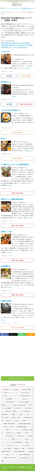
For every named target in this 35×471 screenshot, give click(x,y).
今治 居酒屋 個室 (23, 457)
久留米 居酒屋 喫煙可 (19, 451)
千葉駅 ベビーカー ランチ (11, 392)
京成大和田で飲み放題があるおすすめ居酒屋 (15, 43)
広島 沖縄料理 (7, 408)
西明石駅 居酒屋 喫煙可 (25, 423)
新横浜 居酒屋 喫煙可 (9, 423)
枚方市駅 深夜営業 (24, 402)
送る (22, 334)
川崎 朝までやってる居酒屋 (13, 433)
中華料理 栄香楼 (6, 301)
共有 (31, 334)
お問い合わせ (12, 467)
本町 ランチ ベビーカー (10, 396)
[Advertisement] (17, 356)
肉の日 (30, 405)
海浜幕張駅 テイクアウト (13, 399)
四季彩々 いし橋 (6, 231)
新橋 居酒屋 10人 (10, 402)
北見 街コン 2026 (8, 426)
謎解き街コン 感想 (19, 448)
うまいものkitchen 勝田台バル (11, 110)
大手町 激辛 (18, 408)
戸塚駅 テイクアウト (16, 439)
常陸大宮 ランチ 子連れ (12, 420)
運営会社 (5, 467)
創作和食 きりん (6, 82)
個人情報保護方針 (22, 467)
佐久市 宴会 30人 (25, 392)
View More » (27, 68)
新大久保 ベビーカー (13, 445)
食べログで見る (26, 76)
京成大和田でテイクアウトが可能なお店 (14, 47)
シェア (5, 334)
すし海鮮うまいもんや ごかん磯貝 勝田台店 (15, 164)
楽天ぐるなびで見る (26, 104)
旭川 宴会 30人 (10, 436)
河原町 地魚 (21, 436)
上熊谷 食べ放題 (15, 417)
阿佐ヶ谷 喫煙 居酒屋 (19, 405)
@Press (30, 467)
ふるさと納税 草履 (25, 411)
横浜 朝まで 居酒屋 (11, 411)
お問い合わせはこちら (18, 378)
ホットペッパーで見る (17, 328)
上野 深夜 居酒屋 (26, 389)
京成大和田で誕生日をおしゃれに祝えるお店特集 (17, 45)
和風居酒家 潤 (5, 266)
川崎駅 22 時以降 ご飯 (10, 457)
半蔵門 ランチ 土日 (24, 414)
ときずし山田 (5, 51)
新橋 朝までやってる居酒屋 (11, 389)
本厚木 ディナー (26, 420)
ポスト (14, 334)
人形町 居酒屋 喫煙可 (24, 454)
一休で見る (9, 76)
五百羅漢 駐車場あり (22, 426)
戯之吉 (3, 138)
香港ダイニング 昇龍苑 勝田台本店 (12, 199)
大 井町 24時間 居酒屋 (16, 442)
